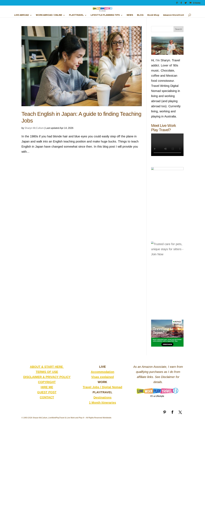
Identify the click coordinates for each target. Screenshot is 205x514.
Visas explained (102, 377)
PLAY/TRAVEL (76, 15)
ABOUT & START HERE (47, 366)
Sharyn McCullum (34, 128)
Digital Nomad (112, 387)
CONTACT (47, 397)
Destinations (102, 397)
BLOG (140, 15)
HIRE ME (47, 387)
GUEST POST (46, 392)
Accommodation (102, 371)
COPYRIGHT (47, 382)
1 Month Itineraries (102, 402)
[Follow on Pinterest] (164, 412)
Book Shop (153, 15)
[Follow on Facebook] (172, 412)
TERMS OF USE (47, 371)
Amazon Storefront (173, 15)
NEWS (130, 15)
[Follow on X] (180, 412)
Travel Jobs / (92, 387)
